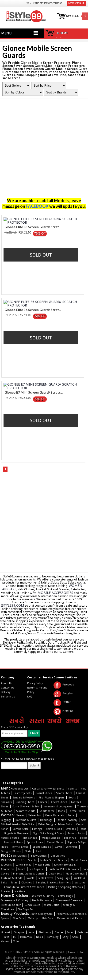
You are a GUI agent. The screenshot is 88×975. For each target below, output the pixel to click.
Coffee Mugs (65, 896)
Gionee (59, 932)
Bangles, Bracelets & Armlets (53, 882)
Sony (65, 937)
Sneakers (6, 802)
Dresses (71, 828)
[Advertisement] (44, 149)
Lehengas (71, 846)
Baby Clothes (39, 855)
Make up (33, 918)
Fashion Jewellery (67, 820)
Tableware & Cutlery (42, 896)
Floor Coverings (75, 873)
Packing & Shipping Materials (65, 887)
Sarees (20, 815)
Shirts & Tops (54, 828)
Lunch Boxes (23, 864)
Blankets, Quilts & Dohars (29, 873)
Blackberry (44, 932)
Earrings (37, 828)
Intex (70, 932)
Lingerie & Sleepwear (16, 833)
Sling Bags (63, 878)
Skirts (28, 851)
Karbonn (82, 932)
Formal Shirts (77, 811)
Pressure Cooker (11, 905)
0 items (62, 33)
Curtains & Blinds (11, 878)
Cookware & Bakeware (69, 900)
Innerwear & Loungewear (58, 806)
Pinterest (67, 710)
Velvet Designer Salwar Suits (55, 824)
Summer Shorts (25, 811)
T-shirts (72, 788)
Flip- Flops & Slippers (52, 797)
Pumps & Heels (13, 842)
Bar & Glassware (42, 900)
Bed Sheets (29, 860)
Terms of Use (76, 952)
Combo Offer (20, 828)
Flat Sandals (30, 837)
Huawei (5, 932)
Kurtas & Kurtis (10, 837)
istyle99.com (12, 605)
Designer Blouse (11, 851)
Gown (58, 846)
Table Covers (45, 878)
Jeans (61, 811)
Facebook (68, 684)
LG (14, 937)
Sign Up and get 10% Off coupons (44, 3)
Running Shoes (25, 802)
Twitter (66, 702)
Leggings (6, 820)
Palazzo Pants (76, 833)
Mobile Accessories (55, 593)
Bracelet (6, 891)
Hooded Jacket (19, 788)
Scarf (38, 851)
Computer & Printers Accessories (24, 887)
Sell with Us (8, 696)
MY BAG (72, 16)
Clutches (26, 882)
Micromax (26, 937)
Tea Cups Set (37, 869)
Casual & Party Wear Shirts (48, 788)
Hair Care (47, 918)
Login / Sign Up (76, 3)
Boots (72, 797)
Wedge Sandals (51, 837)
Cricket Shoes (59, 802)
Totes (14, 882)
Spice (75, 937)
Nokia (39, 937)
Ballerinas (70, 837)
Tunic (71, 815)
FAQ (29, 696)
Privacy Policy (35, 683)
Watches (80, 882)
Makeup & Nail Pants (69, 918)
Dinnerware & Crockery (14, 900)
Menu (6, 33)
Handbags (46, 820)
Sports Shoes (64, 793)
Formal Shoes (20, 846)
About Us (6, 683)
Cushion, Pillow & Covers (64, 869)
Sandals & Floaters (23, 797)
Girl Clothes (58, 855)
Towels (30, 878)
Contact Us (7, 687)
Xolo (16, 941)
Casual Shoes (44, 793)
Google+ (67, 693)
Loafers (42, 802)
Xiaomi (5, 941)
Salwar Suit (34, 815)
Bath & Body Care (42, 913)
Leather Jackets (23, 793)
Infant (21, 869)
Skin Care (18, 918)
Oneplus (19, 932)
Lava (6, 937)
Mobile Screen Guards (53, 860)
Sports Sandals (42, 846)
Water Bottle (42, 864)
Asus (31, 932)
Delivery (5, 692)
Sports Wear (46, 811)
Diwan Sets (55, 873)
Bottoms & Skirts (25, 820)
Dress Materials (54, 815)
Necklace (20, 891)
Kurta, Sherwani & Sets (26, 806)
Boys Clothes (19, 855)
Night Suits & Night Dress (48, 833)
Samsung (52, 937)
